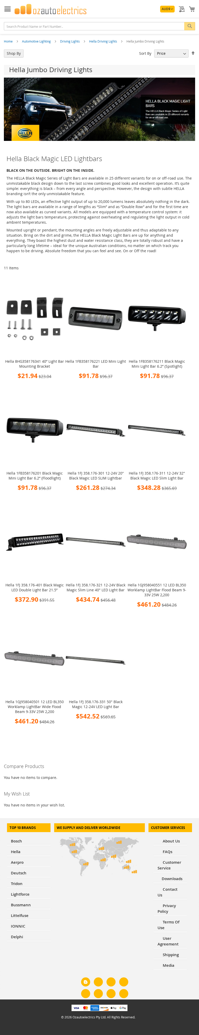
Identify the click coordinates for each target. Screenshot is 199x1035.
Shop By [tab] (14, 53)
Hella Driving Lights (103, 41)
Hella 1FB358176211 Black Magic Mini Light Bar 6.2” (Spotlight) (157, 364)
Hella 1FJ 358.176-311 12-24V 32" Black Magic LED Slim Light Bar (157, 476)
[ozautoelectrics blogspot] (85, 981)
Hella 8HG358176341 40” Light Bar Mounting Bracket (34, 364)
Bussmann (21, 905)
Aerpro (17, 862)
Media (168, 965)
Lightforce (20, 894)
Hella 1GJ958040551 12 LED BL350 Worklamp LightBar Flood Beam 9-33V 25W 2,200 (156, 589)
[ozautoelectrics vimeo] (123, 994)
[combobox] (99, 26)
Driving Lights (70, 41)
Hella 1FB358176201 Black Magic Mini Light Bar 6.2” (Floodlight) (34, 476)
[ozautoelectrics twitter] (123, 982)
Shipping (170, 954)
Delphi (17, 937)
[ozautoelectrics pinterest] (85, 994)
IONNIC (18, 926)
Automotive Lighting (37, 41)
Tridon (17, 883)
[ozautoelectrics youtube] (111, 994)
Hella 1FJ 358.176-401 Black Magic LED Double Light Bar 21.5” (34, 587)
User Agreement (168, 941)
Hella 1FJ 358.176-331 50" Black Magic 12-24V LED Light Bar (96, 704)
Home (8, 41)
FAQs (167, 851)
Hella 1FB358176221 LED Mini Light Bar (95, 364)
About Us (171, 841)
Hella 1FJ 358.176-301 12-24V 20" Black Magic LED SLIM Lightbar (96, 476)
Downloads (172, 878)
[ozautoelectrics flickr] (98, 994)
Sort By (145, 53)
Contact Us (167, 892)
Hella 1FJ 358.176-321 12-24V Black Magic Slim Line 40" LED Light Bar (95, 587)
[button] (167, 9)
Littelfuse (20, 915)
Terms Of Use (168, 924)
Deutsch (18, 873)
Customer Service (169, 865)
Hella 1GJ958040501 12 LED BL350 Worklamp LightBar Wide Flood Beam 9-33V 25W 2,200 (34, 706)
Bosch (16, 841)
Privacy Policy (167, 908)
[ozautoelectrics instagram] (111, 982)
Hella (15, 851)
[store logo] (50, 9)
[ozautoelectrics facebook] (98, 982)
